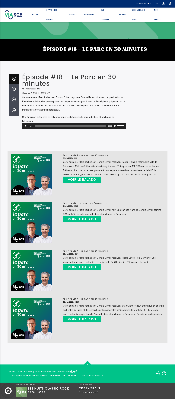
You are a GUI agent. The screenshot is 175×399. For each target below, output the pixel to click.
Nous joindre (157, 14)
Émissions (35, 14)
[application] (74, 126)
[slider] (121, 125)
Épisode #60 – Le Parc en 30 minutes (85, 251)
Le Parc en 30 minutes (51, 14)
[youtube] (163, 4)
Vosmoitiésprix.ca (143, 3)
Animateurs (89, 14)
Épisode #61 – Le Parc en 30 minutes (85, 203)
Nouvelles (73, 14)
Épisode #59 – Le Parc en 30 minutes (85, 299)
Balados (122, 14)
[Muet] (114, 126)
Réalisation (64, 371)
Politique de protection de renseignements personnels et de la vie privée (44, 375)
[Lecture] (25, 126)
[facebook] (170, 4)
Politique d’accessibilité (92, 375)
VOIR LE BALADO (82, 179)
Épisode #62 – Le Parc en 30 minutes (85, 155)
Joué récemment (106, 14)
